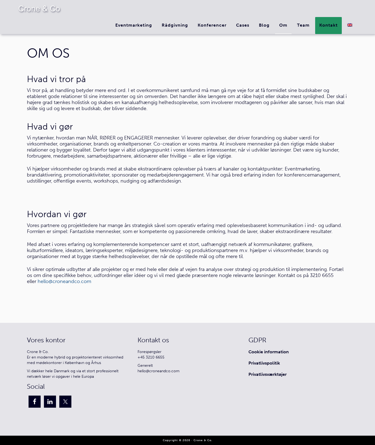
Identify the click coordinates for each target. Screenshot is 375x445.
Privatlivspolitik (264, 363)
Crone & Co (39, 8)
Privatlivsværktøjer (267, 374)
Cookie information (268, 351)
